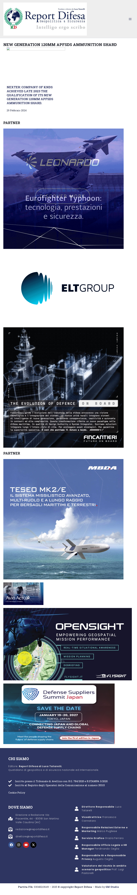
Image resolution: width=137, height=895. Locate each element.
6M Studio (112, 886)
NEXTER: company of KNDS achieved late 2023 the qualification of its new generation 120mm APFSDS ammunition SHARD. (30, 95)
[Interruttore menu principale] (130, 19)
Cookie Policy (16, 792)
